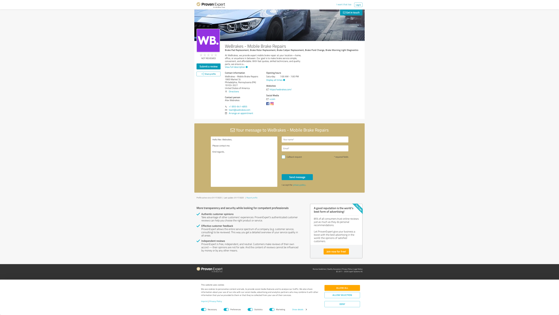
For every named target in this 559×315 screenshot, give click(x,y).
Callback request (294, 156)
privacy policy (299, 184)
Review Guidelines (319, 269)
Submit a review (209, 66)
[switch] (226, 309)
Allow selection (342, 295)
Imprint (204, 301)
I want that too (343, 4)
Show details (297, 309)
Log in (358, 4)
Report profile (252, 197)
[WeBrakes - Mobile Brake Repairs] (208, 40)
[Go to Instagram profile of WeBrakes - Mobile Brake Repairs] (272, 105)
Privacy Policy (215, 301)
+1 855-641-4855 (238, 106)
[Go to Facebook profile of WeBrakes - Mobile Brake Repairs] (268, 105)
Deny (342, 304)
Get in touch (353, 12)
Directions (234, 91)
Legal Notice (357, 269)
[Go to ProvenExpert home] (211, 5)
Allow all (342, 288)
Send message (297, 177)
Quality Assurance (334, 269)
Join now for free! (336, 251)
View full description (235, 67)
